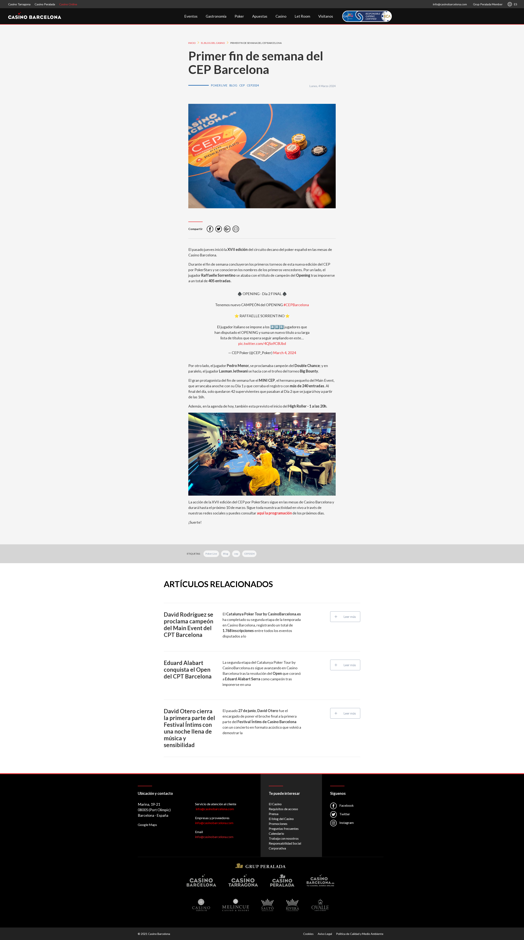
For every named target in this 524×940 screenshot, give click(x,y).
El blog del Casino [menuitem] (281, 819)
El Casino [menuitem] (275, 804)
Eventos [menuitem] (191, 16)
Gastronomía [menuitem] (216, 16)
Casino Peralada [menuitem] (45, 4)
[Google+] (227, 229)
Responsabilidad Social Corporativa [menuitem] (285, 845)
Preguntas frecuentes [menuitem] (284, 828)
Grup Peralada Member (488, 4)
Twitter (344, 814)
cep (236, 553)
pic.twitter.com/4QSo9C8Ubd (262, 343)
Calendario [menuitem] (276, 833)
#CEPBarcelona (296, 304)
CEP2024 (249, 553)
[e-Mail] (236, 229)
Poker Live (211, 553)
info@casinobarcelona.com (450, 4)
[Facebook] (210, 229)
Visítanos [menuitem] (325, 16)
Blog (225, 553)
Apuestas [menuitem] (259, 16)
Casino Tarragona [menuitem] (19, 4)
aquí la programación (274, 513)
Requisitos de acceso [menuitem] (283, 809)
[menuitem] (367, 16)
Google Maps (147, 825)
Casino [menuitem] (281, 16)
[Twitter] (218, 229)
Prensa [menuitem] (273, 814)
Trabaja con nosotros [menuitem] (284, 838)
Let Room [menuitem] (302, 16)
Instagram (346, 822)
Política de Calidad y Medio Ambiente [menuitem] (359, 933)
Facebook (346, 805)
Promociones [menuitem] (278, 824)
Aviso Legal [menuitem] (325, 933)
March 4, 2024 (284, 352)
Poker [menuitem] (239, 16)
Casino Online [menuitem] (68, 4)
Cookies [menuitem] (308, 933)
